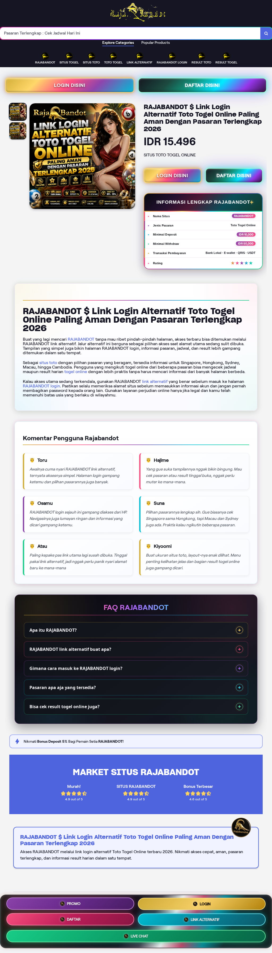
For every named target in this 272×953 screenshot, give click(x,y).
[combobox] (130, 33)
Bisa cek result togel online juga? (64, 707)
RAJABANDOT (81, 339)
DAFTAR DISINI (202, 85)
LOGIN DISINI (69, 85)
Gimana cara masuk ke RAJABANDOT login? (75, 668)
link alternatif (155, 381)
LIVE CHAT (139, 936)
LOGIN (205, 903)
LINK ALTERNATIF (205, 920)
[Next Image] (131, 157)
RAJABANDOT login (41, 386)
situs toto (48, 362)
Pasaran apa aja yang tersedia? (62, 687)
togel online (75, 371)
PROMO (73, 903)
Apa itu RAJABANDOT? (53, 630)
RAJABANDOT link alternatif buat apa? (70, 649)
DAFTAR (73, 919)
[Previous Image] (33, 157)
